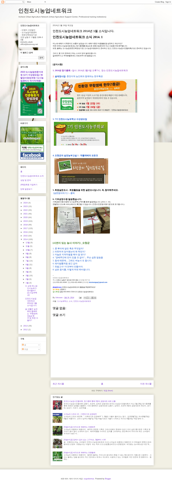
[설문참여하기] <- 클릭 (64, 193)
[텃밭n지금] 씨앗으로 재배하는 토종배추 (79, 427)
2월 (27, 279)
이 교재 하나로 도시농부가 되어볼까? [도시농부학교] (31, 290)
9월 (27, 253)
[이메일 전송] (80, 298)
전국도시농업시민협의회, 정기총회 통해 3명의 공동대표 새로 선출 (90, 401)
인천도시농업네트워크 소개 (32, 176)
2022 (25, 210)
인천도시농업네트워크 (45, 11)
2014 (25, 239)
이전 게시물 (146, 384)
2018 (25, 225)
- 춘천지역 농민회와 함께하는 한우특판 (79, 76)
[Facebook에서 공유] (92, 297)
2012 (25, 329)
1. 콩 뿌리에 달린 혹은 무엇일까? (68, 248)
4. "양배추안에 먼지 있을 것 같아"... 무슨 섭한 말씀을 (78, 257)
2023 (25, 206)
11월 (28, 246)
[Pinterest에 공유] (95, 297)
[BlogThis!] (87, 297)
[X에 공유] (90, 297)
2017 (25, 228)
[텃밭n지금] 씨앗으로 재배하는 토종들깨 (79, 453)
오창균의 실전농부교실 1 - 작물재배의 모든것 (76, 155)
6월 (27, 264)
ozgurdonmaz (89, 479)
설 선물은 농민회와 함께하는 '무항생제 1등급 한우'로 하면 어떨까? (31, 314)
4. (54, 155)
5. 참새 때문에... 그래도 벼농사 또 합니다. (72, 260)
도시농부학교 (62, 301)
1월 (27, 283)
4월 (27, 272)
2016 (25, 232)
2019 (25, 221)
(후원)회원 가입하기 (28, 185)
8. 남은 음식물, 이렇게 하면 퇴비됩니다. (71, 269)
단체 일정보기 (26, 189)
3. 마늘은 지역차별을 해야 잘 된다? (69, 254)
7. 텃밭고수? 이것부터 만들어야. (68, 266)
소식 (70, 301)
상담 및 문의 (25, 180)
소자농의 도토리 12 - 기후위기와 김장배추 (80, 414)
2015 (25, 236)
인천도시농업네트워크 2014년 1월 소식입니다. (31, 302)
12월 (28, 242)
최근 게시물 (58, 384)
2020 (25, 217)
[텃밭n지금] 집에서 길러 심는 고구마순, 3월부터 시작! (85, 440)
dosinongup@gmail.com (98, 282)
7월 (27, 261)
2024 (25, 203)
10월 (28, 250)
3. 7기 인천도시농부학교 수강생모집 (70, 119)
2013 (25, 326)
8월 (27, 257)
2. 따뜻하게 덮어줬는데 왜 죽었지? (69, 251)
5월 (27, 268)
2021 (25, 214)
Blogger (108, 479)
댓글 (26, 349)
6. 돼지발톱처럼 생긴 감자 (65, 263)
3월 (27, 275)
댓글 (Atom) (108, 391)
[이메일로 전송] (85, 297)
